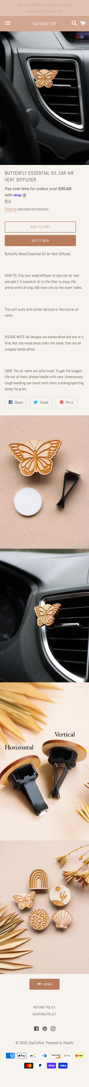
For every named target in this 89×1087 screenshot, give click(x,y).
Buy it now (40, 240)
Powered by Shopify (60, 1042)
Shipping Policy (44, 1014)
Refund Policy (44, 1007)
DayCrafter (44, 23)
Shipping (10, 209)
